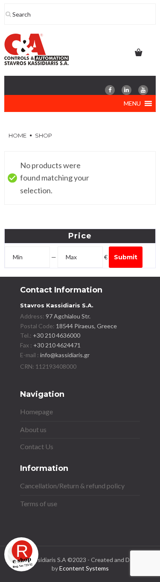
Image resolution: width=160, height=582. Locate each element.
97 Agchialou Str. (68, 316)
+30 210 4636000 (56, 335)
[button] (132, 103)
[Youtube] (143, 90)
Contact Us (36, 446)
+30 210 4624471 (56, 345)
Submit (125, 257)
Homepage (36, 411)
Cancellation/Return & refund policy (72, 486)
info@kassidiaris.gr (65, 354)
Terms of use (38, 503)
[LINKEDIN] (126, 90)
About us (33, 429)
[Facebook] (110, 90)
